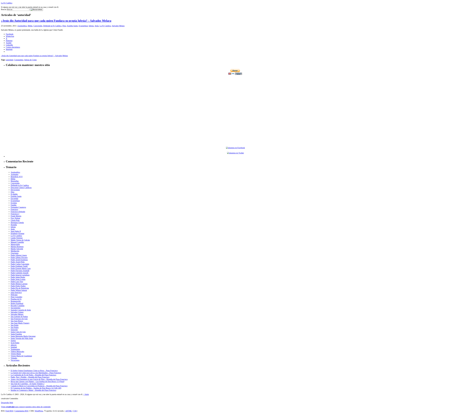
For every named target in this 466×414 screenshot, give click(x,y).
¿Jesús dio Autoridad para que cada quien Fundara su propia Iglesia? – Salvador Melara (56, 20)
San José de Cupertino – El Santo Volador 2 (27, 384)
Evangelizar (83, 26)
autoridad (9, 60)
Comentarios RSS (21, 411)
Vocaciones (15, 360)
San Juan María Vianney (20, 323)
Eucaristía (14, 198)
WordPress (39, 411)
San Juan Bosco (17, 321)
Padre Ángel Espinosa (19, 260)
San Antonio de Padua (19, 317)
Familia (13, 205)
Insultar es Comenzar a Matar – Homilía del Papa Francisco (33, 390)
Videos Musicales (17, 351)
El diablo (14, 194)
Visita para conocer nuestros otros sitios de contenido (26, 407)
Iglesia (91, 26)
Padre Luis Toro (17, 282)
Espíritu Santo (72, 26)
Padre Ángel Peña (18, 262)
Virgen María (16, 354)
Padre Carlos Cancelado (20, 264)
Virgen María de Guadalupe (21, 356)
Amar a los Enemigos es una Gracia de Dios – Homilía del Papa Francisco (39, 379)
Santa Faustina (16, 334)
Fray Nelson (15, 218)
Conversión (37, 26)
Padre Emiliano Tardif (19, 266)
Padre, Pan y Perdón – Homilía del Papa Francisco (30, 377)
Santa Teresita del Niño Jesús (22, 338)
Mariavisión (15, 244)
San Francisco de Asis (19, 319)
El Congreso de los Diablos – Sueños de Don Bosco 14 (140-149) (36, 388)
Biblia (30, 26)
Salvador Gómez (17, 312)
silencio (14, 345)
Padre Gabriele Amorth (19, 273)
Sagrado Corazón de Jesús (21, 310)
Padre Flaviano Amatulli (20, 271)
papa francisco (16, 292)
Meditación (15, 251)
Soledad (14, 347)
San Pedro (15, 327)
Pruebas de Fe (16, 299)
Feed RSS (9, 411)
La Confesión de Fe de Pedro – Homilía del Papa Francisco (33, 375)
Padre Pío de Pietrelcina (20, 288)
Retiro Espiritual (17, 303)
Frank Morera (16, 216)
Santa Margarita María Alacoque (23, 336)
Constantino (18, 60)
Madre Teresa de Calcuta (20, 240)
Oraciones (14, 253)
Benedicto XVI (16, 177)
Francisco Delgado (18, 212)
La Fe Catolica (105, 26)
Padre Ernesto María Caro (21, 268)
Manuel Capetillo (17, 242)
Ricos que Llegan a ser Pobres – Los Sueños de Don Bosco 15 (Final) (37, 381)
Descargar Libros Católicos (21, 188)
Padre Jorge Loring (18, 279)
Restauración (16, 301)
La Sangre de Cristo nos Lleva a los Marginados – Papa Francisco (36, 373)
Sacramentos (15, 308)
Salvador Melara (118, 26)
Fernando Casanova (18, 207)
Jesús (97, 26)
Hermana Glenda (17, 223)
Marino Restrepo (17, 247)
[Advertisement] (235, 92)
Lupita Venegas (17, 238)
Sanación (14, 330)
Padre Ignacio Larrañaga (20, 275)
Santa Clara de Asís (18, 332)
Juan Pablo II (16, 231)
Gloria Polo (15, 220)
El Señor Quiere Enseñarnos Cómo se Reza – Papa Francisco (34, 371)
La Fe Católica (6, 3)
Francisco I (15, 214)
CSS (75, 411)
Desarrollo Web (7, 403)
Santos (13, 341)
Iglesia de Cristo (30, 60)
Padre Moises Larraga (19, 284)
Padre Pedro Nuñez (18, 286)
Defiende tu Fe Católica (52, 26)
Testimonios (15, 349)
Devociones (15, 190)
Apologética (22, 26)
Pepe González (16, 297)
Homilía (14, 225)
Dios (64, 26)
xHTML (68, 411)
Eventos (14, 203)
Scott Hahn (15, 343)
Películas (14, 295)
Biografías (15, 181)
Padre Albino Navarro (19, 257)
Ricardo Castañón (17, 306)
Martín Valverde (17, 249)
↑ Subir (86, 394)
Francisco (14, 209)
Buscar (3, 9)
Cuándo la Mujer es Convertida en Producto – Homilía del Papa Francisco (39, 386)
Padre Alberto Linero (19, 255)
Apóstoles (14, 174)
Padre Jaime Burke (18, 277)
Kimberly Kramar (17, 233)
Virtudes (14, 358)
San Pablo (14, 325)
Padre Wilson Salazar (19, 290)
